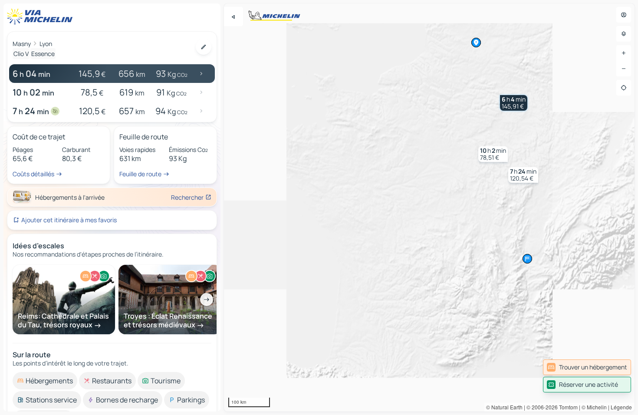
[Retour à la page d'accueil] (41, 16)
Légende (621, 407)
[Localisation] (623, 88)
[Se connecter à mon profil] (623, 15)
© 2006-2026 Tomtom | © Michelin (566, 407)
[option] (45, 380)
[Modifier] (203, 47)
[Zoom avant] (623, 53)
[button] (513, 103)
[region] (429, 207)
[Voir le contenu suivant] (206, 299)
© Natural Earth (504, 407)
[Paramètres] (623, 34)
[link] (587, 367)
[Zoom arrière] (623, 68)
